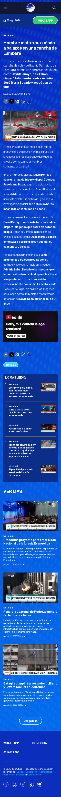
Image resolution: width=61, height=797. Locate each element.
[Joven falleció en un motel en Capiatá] (48, 428)
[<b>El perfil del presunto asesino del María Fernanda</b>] (48, 469)
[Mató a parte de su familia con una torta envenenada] (48, 409)
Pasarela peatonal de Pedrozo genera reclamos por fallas (30, 613)
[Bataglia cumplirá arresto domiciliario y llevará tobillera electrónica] (30, 659)
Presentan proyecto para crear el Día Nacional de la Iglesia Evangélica (29, 541)
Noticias (8, 35)
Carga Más (30, 720)
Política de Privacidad (14, 774)
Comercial (40, 743)
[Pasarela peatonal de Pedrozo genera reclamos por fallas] (30, 588)
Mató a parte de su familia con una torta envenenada (20, 412)
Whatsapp (45, 20)
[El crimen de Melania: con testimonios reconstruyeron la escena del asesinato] (48, 387)
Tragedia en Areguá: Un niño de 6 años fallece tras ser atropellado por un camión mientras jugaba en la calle (22, 450)
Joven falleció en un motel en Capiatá (20, 430)
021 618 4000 (11, 752)
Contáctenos (34, 774)
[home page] (30, 7)
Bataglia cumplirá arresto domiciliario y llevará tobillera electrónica (30, 685)
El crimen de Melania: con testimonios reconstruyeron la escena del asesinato (21, 392)
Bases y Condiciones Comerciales (34, 771)
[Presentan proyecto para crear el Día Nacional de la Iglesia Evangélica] (30, 516)
